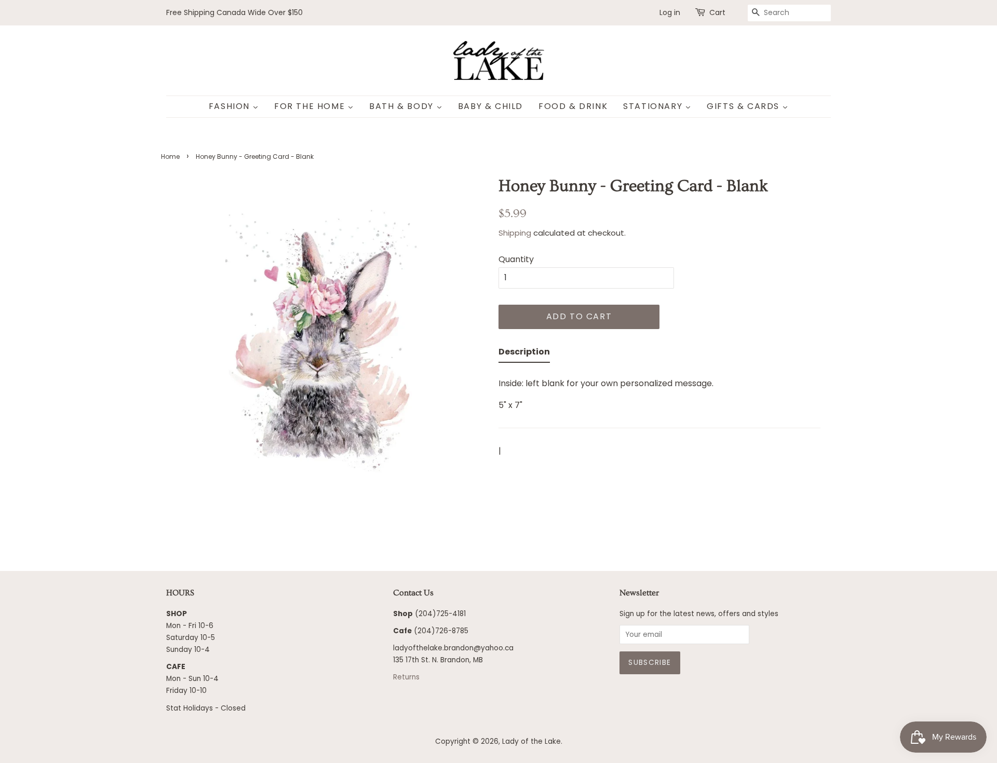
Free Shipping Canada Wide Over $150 (234, 12)
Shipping (514, 232)
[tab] (524, 354)
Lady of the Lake (531, 741)
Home (170, 156)
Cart (717, 12)
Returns (406, 677)
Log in (669, 12)
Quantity (516, 259)
